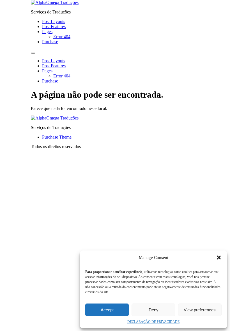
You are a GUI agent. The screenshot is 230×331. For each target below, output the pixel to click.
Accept (107, 309)
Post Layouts (53, 21)
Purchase (50, 41)
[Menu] (33, 53)
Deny (153, 309)
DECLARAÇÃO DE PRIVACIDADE (153, 322)
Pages (47, 31)
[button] (219, 257)
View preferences (200, 309)
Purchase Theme (57, 137)
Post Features (54, 26)
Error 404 (61, 36)
